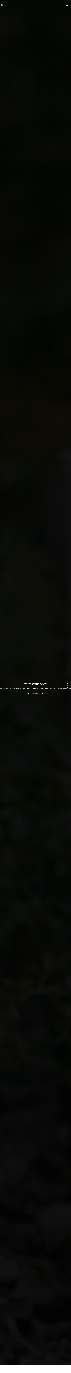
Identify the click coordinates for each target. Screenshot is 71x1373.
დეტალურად (35, 693)
